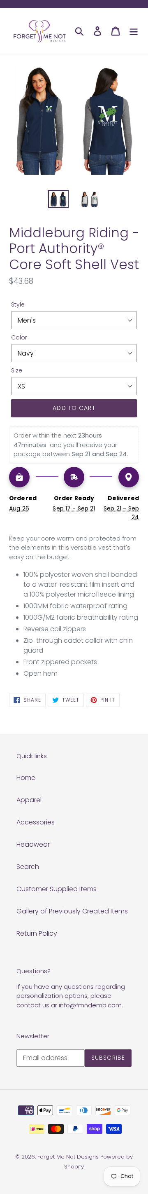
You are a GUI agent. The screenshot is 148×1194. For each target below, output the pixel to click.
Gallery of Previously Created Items (72, 911)
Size (16, 370)
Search (27, 866)
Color (19, 337)
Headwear (33, 844)
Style (18, 304)
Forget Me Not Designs (68, 1157)
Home (25, 777)
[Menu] (134, 31)
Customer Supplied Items (56, 889)
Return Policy (36, 933)
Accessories (35, 822)
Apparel (29, 800)
